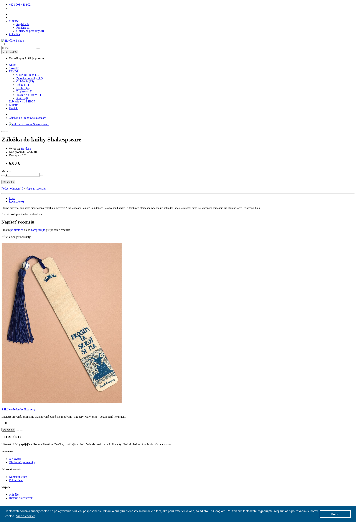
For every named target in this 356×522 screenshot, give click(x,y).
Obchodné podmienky (22, 462)
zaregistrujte (38, 229)
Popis (12, 198)
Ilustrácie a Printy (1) (28, 94)
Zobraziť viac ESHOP (22, 101)
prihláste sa (16, 229)
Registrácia (22, 24)
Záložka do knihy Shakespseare (27, 117)
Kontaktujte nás (18, 476)
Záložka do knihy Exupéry (18, 409)
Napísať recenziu (36, 188)
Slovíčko (14, 68)
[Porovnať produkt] (6, 131)
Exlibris (13, 104)
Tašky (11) (22, 84)
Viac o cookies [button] (25, 516)
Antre (12, 64)
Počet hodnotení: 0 (12, 188)
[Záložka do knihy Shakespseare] (29, 124)
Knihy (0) (22, 98)
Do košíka (8, 182)
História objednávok (21, 498)
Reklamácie (16, 480)
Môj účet (14, 494)
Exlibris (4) (22, 88)
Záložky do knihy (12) (29, 78)
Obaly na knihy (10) (28, 74)
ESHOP (14, 71)
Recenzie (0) (16, 201)
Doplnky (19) (24, 91)
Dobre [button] (335, 514)
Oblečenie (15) (25, 81)
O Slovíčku (15, 458)
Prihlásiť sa (22, 27)
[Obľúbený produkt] (2, 131)
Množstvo (7, 171)
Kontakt (13, 108)
